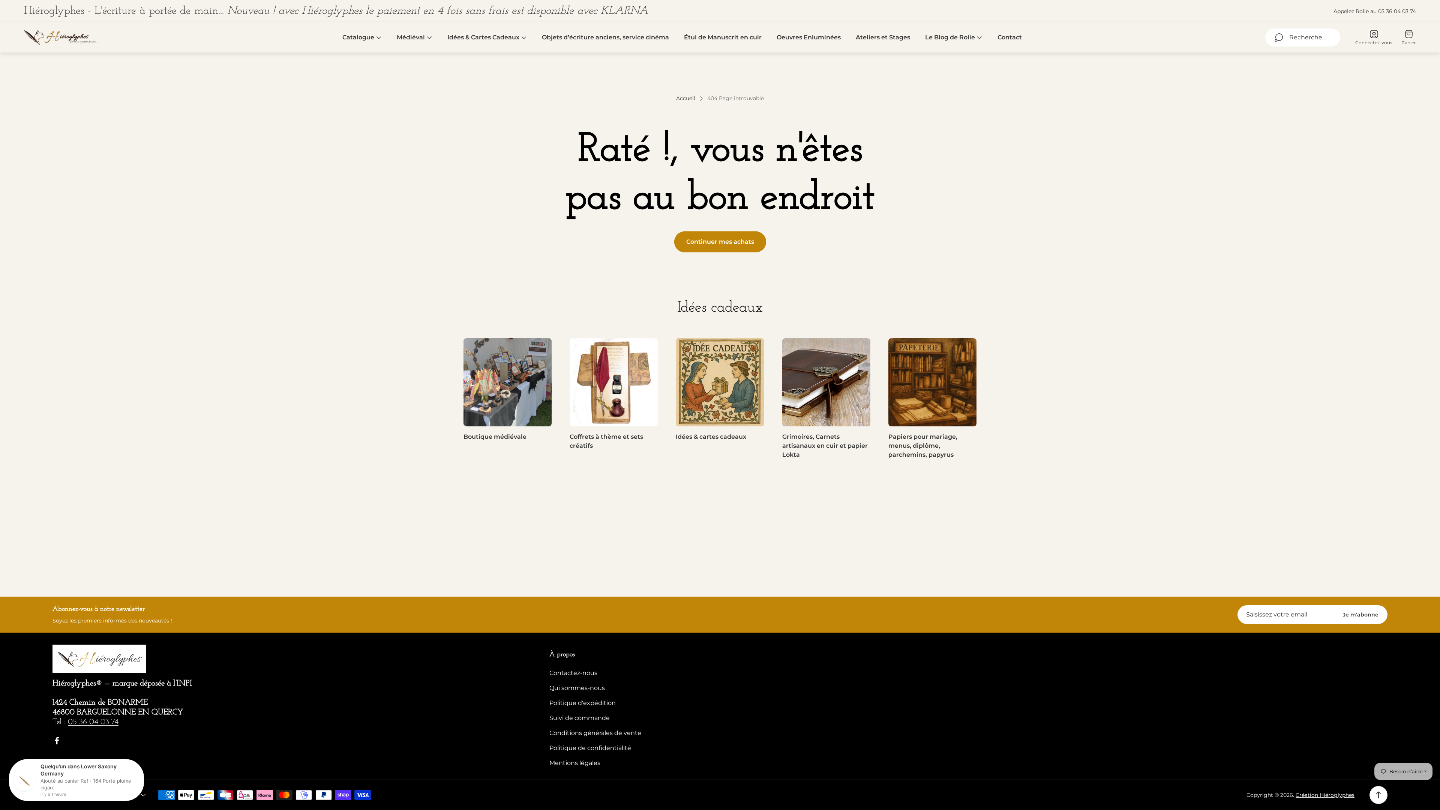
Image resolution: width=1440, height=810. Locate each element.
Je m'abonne (1360, 614)
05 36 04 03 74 (93, 722)
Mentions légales (574, 762)
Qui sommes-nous (577, 688)
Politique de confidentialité (590, 748)
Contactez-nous (573, 672)
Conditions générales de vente (595, 732)
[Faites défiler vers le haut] (1379, 795)
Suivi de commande (579, 718)
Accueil (685, 98)
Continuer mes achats (720, 241)
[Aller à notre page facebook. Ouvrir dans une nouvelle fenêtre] (57, 740)
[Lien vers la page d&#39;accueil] (99, 659)
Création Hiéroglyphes (1325, 795)
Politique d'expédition (582, 702)
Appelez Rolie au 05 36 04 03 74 (1375, 11)
